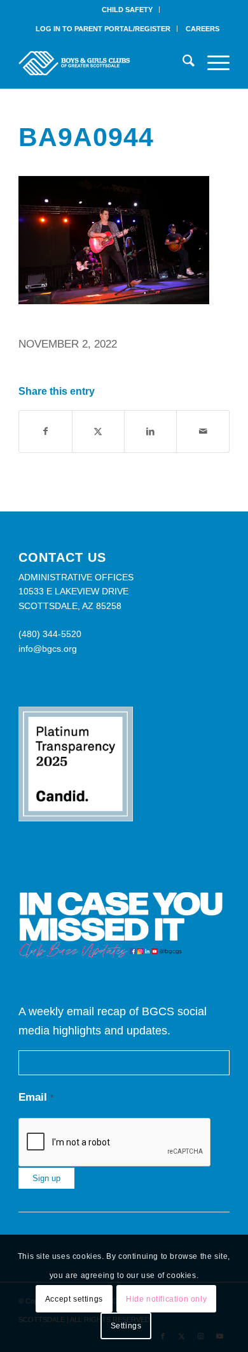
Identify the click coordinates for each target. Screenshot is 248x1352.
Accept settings (74, 1299)
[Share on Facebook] (45, 431)
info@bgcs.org (47, 648)
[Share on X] (98, 431)
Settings (126, 1325)
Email (35, 1097)
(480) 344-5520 (49, 634)
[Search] (182, 63)
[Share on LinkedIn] (150, 431)
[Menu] (212, 63)
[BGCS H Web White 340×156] (102, 63)
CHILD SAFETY (127, 9)
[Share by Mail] (202, 431)
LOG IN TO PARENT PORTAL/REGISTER (103, 29)
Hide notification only (166, 1299)
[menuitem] (127, 9)
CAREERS (202, 29)
